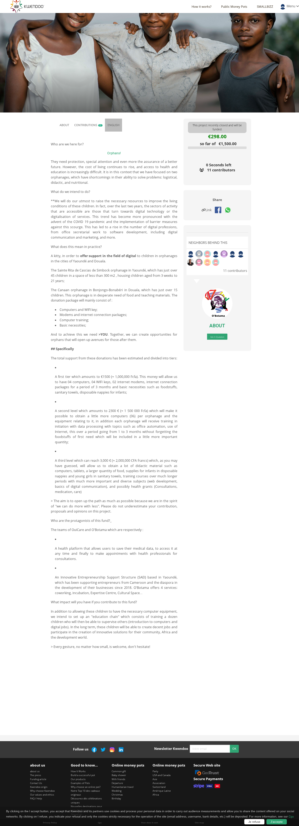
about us (35, 771)
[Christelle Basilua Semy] (191, 262)
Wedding (116, 790)
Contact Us (36, 783)
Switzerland (159, 787)
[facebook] (220, 209)
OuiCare (78, 530)
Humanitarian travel (123, 787)
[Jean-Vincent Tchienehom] (199, 254)
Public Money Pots (234, 6)
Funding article (38, 779)
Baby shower (119, 775)
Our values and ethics (42, 794)
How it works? (201, 6)
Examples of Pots (80, 783)
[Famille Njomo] (207, 254)
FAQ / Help (36, 798)
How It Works (78, 771)
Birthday (116, 798)
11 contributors (221, 170)
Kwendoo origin (38, 787)
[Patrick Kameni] (224, 254)
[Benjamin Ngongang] (207, 262)
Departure (117, 783)
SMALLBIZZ (265, 6)
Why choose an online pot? (85, 787)
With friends (118, 779)
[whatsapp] (229, 209)
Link (210, 210)
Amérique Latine (162, 790)
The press (35, 775)
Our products (78, 779)
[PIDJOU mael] (199, 262)
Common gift (119, 771)
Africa (156, 794)
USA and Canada (161, 775)
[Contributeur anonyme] (191, 254)
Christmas (117, 794)
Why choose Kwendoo (42, 790)
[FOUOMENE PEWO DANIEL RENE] (216, 262)
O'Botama (99, 530)
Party (155, 771)
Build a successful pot (83, 775)
